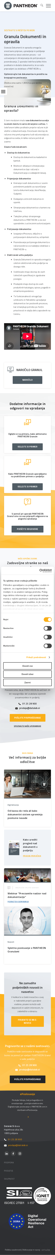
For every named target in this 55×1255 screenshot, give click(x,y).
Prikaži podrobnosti (36, 657)
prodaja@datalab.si (29, 708)
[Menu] (47, 5)
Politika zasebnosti (13, 1249)
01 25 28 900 (29, 703)
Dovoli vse (27, 666)
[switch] (48, 628)
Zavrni (27, 682)
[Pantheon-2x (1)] (21, 5)
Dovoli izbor (28, 674)
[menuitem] (40, 5)
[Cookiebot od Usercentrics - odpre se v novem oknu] (39, 571)
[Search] (40, 5)
